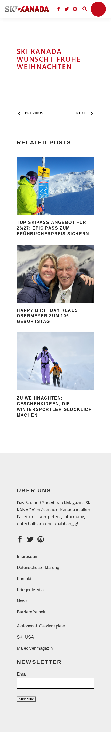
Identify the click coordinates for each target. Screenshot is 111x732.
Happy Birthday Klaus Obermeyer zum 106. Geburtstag (47, 316)
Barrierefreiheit (31, 612)
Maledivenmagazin (35, 648)
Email (22, 674)
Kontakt (24, 578)
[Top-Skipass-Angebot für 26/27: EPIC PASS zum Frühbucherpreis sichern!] (55, 186)
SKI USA (25, 637)
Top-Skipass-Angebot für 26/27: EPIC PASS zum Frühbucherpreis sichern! (54, 228)
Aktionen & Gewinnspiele (41, 626)
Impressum (27, 556)
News (22, 600)
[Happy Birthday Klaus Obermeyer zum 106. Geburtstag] (55, 274)
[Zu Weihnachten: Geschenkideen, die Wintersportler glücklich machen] (55, 361)
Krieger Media (30, 589)
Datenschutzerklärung (38, 567)
